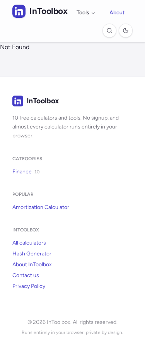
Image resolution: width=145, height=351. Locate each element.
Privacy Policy (28, 286)
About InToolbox (32, 264)
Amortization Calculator (40, 207)
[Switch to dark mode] (126, 31)
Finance (25, 171)
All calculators (29, 243)
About (117, 12)
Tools (83, 12)
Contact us (25, 275)
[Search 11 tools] (109, 31)
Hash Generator (31, 253)
